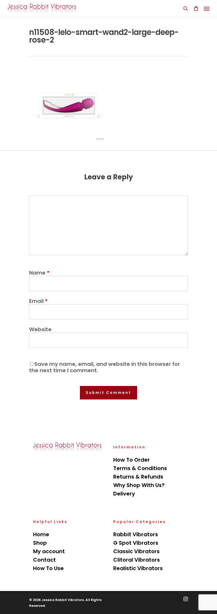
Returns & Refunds (138, 477)
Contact (44, 560)
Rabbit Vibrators (135, 534)
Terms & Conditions (140, 468)
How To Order (131, 460)
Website (40, 329)
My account (49, 551)
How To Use (48, 568)
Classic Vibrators (136, 551)
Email (38, 301)
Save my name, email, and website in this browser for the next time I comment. (104, 367)
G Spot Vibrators (135, 543)
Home (41, 534)
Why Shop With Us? (139, 485)
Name (39, 272)
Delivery (124, 493)
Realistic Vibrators (138, 568)
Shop (40, 543)
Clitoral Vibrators (136, 560)
